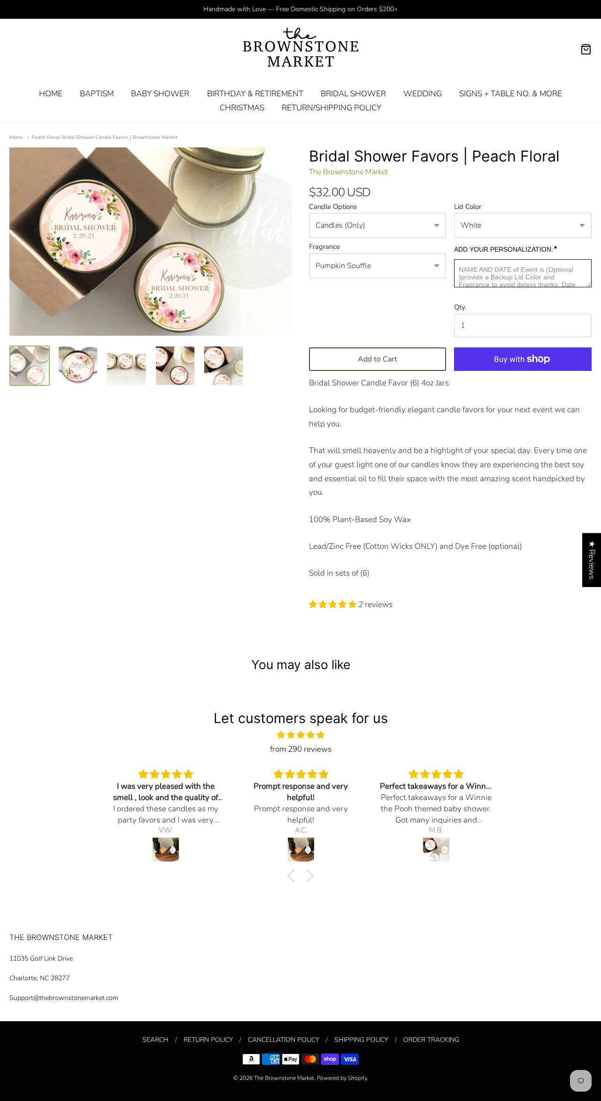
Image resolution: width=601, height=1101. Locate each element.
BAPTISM (97, 93)
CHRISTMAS (242, 107)
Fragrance (324, 247)
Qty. (460, 307)
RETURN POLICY (208, 1039)
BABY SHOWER (160, 93)
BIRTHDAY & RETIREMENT (255, 93)
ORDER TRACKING (431, 1039)
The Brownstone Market (348, 172)
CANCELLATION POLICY (283, 1039)
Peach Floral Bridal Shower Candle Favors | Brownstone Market (104, 137)
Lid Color (467, 207)
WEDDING (422, 93)
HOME (50, 93)
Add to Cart (377, 359)
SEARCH (155, 1039)
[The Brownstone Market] (300, 49)
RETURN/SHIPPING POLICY (331, 107)
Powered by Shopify (342, 1078)
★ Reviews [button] (591, 559)
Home (16, 137)
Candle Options (333, 207)
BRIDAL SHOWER (353, 93)
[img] (300, 735)
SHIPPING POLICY (361, 1039)
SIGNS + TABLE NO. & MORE (510, 93)
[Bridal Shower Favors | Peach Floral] (29, 366)
